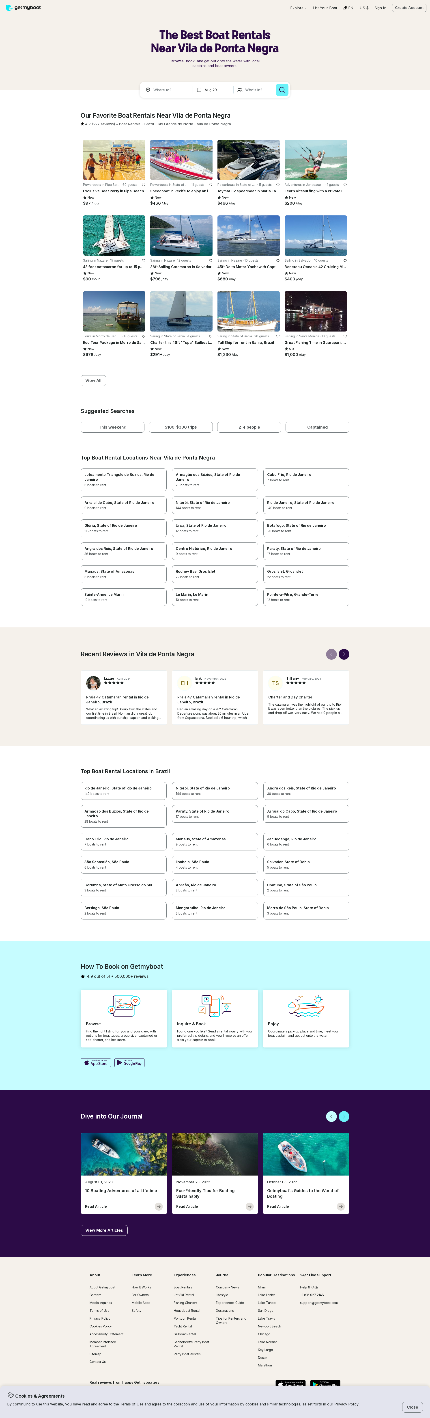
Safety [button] (136, 1310)
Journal (222, 1275)
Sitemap (95, 1354)
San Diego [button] (265, 1310)
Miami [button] (262, 1287)
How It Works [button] (141, 1287)
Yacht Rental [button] (183, 1326)
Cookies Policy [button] (101, 1326)
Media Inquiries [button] (101, 1303)
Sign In (380, 8)
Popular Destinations (276, 1275)
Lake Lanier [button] (266, 1295)
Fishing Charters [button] (186, 1303)
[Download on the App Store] (96, 1063)
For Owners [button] (140, 1295)
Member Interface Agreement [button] (103, 1344)
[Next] (344, 654)
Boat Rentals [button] (183, 1287)
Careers (95, 1295)
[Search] (282, 90)
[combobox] (167, 90)
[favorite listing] (143, 185)
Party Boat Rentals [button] (187, 1354)
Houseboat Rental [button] (187, 1310)
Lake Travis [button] (266, 1318)
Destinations (225, 1310)
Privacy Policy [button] (346, 1404)
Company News (227, 1287)
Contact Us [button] (98, 1362)
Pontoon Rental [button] (185, 1318)
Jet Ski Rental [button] (184, 1295)
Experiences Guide (230, 1303)
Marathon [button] (265, 1365)
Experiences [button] (185, 1275)
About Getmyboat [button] (102, 1287)
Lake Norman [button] (267, 1342)
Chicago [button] (264, 1334)
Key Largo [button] (265, 1350)
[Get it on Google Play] (129, 1063)
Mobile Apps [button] (141, 1303)
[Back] (331, 654)
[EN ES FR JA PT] (348, 8)
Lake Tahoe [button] (267, 1303)
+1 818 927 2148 (312, 1295)
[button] (325, 8)
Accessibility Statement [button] (106, 1334)
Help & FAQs (309, 1287)
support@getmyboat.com (319, 1303)
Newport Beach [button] (269, 1326)
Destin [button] (262, 1357)
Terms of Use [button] (131, 1404)
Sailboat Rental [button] (185, 1334)
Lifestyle (222, 1295)
